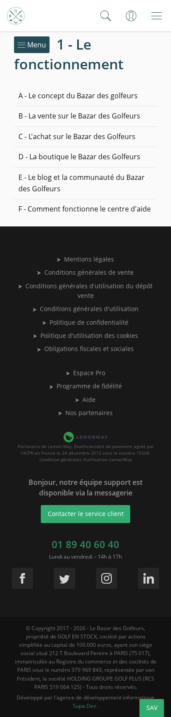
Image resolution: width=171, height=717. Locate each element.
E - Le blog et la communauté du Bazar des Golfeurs (81, 183)
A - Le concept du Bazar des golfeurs (78, 95)
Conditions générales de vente (89, 272)
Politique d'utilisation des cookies (89, 335)
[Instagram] (106, 578)
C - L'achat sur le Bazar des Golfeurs (76, 136)
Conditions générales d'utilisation (89, 309)
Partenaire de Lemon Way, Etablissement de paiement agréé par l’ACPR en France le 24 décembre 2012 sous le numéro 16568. (86, 449)
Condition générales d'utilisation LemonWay (85, 459)
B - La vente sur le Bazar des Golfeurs (79, 116)
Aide (89, 399)
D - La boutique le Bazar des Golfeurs (79, 156)
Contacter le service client (86, 513)
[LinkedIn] (148, 578)
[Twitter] (64, 578)
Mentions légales (89, 259)
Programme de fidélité (89, 386)
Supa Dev (85, 706)
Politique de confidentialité (89, 322)
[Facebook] (22, 578)
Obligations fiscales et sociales (89, 348)
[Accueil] (16, 16)
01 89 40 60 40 (85, 544)
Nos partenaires (89, 413)
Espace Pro (89, 373)
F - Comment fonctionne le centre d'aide (84, 209)
